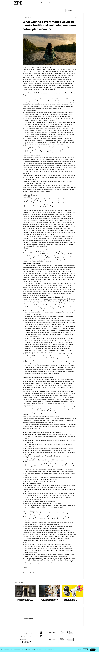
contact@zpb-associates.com (28, 633)
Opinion (25, 567)
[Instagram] (41, 632)
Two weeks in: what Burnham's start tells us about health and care (25, 600)
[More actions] (75, 18)
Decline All (85, 649)
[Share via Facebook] (23, 572)
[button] (49, 3)
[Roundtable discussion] (49, 591)
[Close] (97, 650)
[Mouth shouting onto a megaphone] (72, 591)
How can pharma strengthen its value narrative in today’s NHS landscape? (72, 600)
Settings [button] (79, 649)
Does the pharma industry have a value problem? (49, 600)
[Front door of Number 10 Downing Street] (25, 591)
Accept (92, 649)
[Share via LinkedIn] (30, 572)
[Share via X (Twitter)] (27, 572)
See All (81, 582)
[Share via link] (34, 572)
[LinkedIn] (41, 636)
